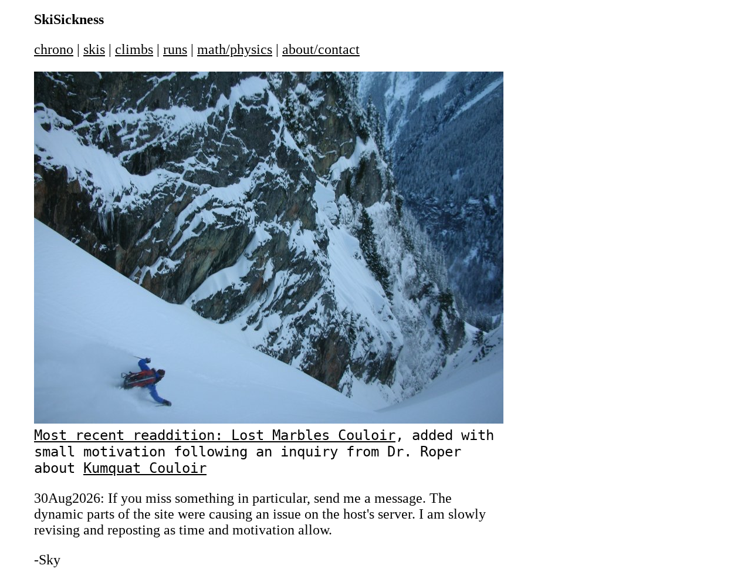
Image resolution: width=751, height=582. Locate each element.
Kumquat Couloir (145, 468)
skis (94, 49)
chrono (53, 49)
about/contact (321, 49)
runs (175, 49)
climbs (134, 49)
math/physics (234, 49)
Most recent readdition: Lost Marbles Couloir (214, 435)
